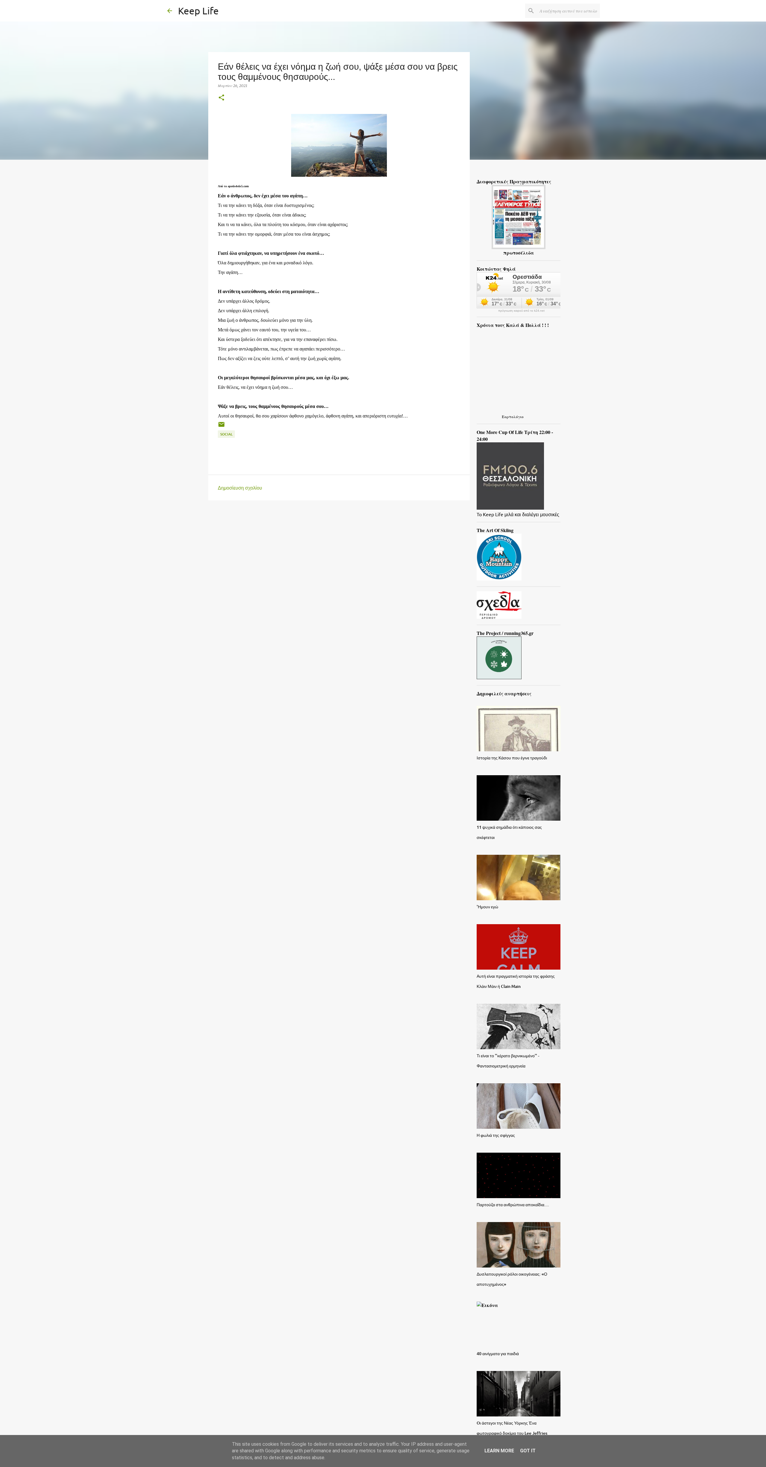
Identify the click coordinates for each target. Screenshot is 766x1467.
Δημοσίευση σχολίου (240, 487)
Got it (528, 1451)
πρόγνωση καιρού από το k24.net (521, 310)
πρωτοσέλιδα (518, 252)
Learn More (499, 1451)
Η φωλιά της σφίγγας (496, 1135)
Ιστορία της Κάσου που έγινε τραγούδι (512, 758)
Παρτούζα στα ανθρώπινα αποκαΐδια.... (513, 1204)
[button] (221, 98)
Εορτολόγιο (513, 416)
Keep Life (198, 10)
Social (226, 434)
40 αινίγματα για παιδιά (498, 1353)
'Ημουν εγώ (487, 907)
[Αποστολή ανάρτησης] (221, 426)
